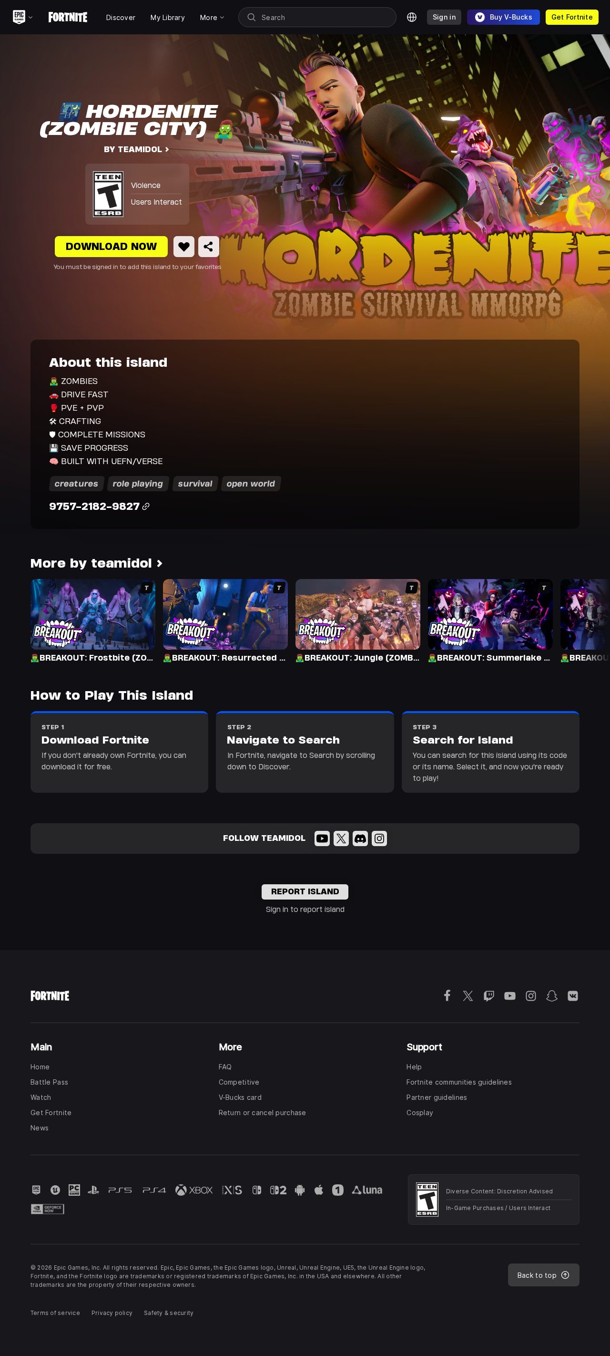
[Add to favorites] (183, 246)
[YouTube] (322, 838)
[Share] (208, 246)
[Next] (584, 620)
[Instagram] (379, 838)
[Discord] (360, 838)
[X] (341, 838)
